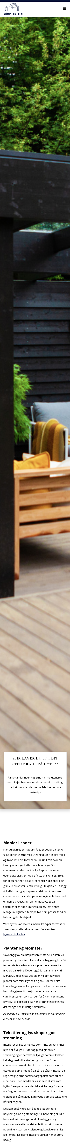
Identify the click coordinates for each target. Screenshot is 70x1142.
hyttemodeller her (14, 934)
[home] (11, 9)
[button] (64, 8)
